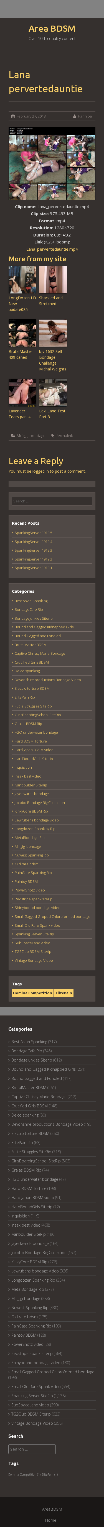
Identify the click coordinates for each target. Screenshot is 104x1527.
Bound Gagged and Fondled (38, 635)
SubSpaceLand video (32, 942)
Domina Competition (32, 992)
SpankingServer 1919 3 (33, 550)
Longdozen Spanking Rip (35, 828)
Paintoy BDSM (26, 881)
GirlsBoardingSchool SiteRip (38, 714)
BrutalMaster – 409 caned (22, 354)
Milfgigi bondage (31, 435)
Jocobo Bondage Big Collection (40, 802)
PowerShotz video (30, 890)
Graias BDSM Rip (28, 723)
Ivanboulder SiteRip (31, 785)
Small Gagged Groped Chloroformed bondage (52, 916)
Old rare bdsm (27, 863)
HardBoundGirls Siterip (34, 758)
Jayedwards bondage (32, 793)
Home (50, 1520)
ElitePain (64, 992)
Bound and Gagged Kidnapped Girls (44, 626)
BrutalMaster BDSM (31, 644)
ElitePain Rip (25, 697)
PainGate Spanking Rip (33, 872)
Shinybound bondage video (37, 907)
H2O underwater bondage (36, 732)
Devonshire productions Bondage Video (48, 679)
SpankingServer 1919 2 (33, 559)
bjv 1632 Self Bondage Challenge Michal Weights (52, 360)
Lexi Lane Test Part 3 (52, 413)
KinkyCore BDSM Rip (31, 811)
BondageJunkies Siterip (34, 618)
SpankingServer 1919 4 (33, 541)
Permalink (64, 435)
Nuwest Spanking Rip (32, 855)
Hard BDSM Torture (31, 741)
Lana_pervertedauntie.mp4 (52, 249)
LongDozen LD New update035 (22, 303)
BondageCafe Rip (29, 609)
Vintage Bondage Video (34, 960)
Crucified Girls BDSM (32, 662)
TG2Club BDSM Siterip (33, 951)
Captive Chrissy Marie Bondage (40, 653)
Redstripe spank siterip (33, 898)
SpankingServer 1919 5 (33, 532)
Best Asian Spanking (31, 600)
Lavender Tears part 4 (20, 413)
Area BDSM (52, 28)
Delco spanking (27, 670)
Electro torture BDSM (32, 688)
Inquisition (23, 767)
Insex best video (28, 776)
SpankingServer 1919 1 (33, 567)
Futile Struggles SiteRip (33, 706)
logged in (40, 471)
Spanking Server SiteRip (34, 933)
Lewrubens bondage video (37, 820)
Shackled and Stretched (51, 300)
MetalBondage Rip (30, 837)
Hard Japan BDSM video (34, 749)
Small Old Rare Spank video (37, 925)
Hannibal (85, 116)
